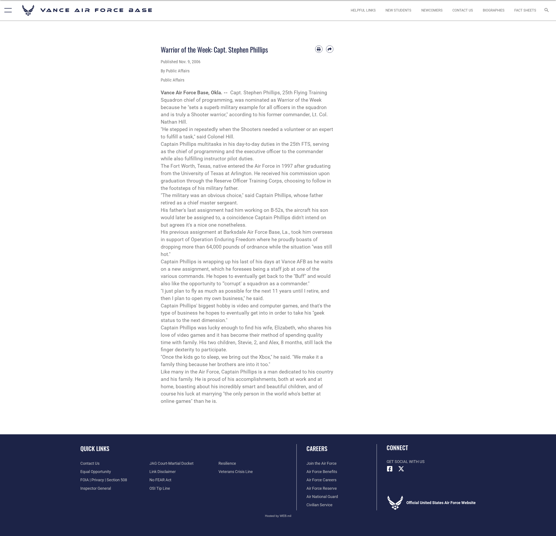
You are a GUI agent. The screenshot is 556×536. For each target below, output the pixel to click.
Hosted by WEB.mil (278, 516)
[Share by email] (329, 49)
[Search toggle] (546, 10)
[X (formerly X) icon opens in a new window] (401, 469)
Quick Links (94, 448)
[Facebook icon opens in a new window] (390, 469)
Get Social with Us (406, 461)
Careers (316, 448)
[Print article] (319, 49)
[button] (7, 10)
